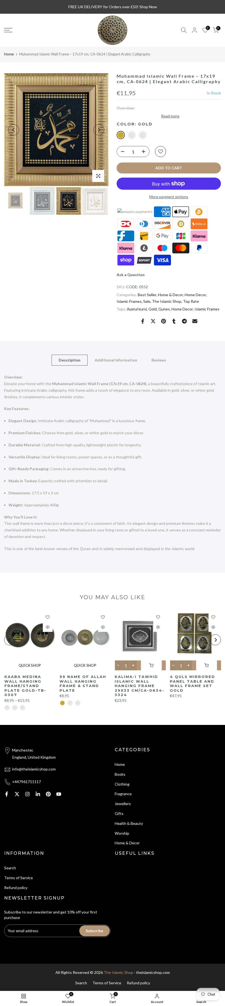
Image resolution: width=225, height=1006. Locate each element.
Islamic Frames (129, 301)
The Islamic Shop (166, 301)
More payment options (168, 196)
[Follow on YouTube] (58, 794)
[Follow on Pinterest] (48, 794)
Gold (152, 309)
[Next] (98, 129)
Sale (146, 301)
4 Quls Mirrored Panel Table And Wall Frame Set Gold (192, 683)
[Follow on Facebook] (6, 794)
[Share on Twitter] (153, 321)
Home (9, 54)
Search (10, 867)
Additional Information (116, 360)
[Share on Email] (194, 321)
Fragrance (123, 793)
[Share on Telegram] (184, 321)
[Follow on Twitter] (17, 794)
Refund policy (15, 887)
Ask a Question (131, 274)
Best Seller (147, 294)
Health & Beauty (129, 823)
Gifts (119, 813)
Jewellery (123, 803)
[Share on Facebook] (142, 321)
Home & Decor (170, 294)
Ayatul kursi (137, 309)
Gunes (164, 309)
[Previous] (13, 129)
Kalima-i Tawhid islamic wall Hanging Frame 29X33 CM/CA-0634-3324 (139, 685)
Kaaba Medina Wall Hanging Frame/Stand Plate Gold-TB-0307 (25, 685)
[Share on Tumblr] (173, 321)
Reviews (158, 360)
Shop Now (148, 6)
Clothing (122, 784)
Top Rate (191, 301)
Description (69, 360)
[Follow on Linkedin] (37, 794)
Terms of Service (18, 877)
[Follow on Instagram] (27, 794)
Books (120, 774)
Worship (122, 833)
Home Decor (195, 294)
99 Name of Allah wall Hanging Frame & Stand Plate (82, 683)
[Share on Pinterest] (163, 321)
